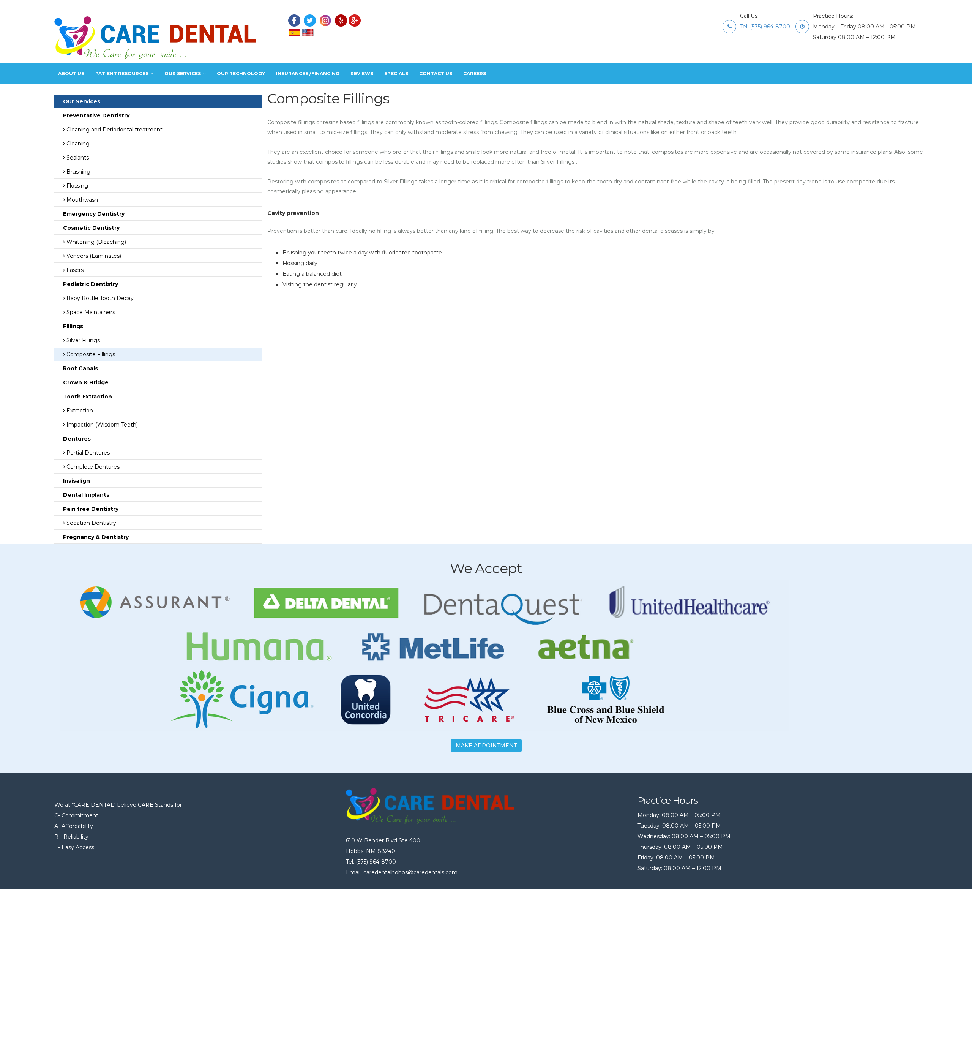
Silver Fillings (82, 340)
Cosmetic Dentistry (90, 227)
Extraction (79, 410)
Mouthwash (81, 199)
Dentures (75, 438)
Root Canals (79, 368)
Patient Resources (121, 73)
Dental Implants (84, 494)
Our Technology (241, 73)
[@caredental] (355, 20)
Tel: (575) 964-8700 (765, 26)
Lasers (74, 270)
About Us (71, 73)
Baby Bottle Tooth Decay (99, 298)
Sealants (77, 157)
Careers (474, 73)
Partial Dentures (87, 452)
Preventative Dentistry (94, 115)
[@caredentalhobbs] (325, 20)
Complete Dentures (92, 466)
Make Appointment (486, 745)
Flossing (76, 185)
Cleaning (77, 143)
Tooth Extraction (86, 396)
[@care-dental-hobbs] (341, 20)
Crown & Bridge (84, 382)
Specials (396, 73)
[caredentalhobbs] (310, 20)
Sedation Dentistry (90, 523)
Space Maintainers (90, 312)
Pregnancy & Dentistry (94, 537)
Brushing (77, 171)
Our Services (182, 73)
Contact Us (435, 73)
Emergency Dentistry (92, 213)
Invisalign (75, 480)
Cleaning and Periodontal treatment (114, 129)
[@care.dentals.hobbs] (294, 20)
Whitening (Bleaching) (95, 242)
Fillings (71, 326)
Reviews (361, 73)
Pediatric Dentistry (89, 284)
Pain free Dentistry (89, 509)
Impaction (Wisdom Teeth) (101, 424)
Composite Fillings (90, 354)
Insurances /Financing (307, 73)
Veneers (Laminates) (93, 256)
